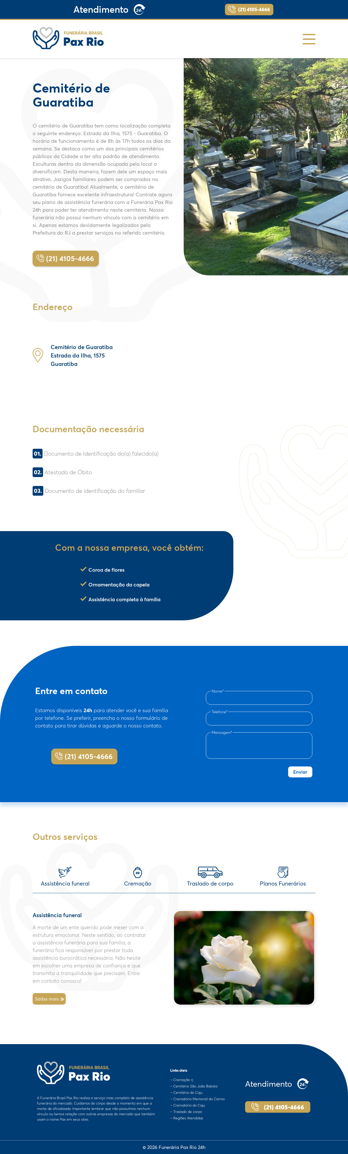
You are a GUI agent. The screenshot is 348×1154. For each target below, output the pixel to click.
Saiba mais (47, 999)
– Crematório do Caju (187, 1105)
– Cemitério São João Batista (193, 1086)
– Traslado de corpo (186, 1111)
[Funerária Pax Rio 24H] (68, 38)
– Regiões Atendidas (186, 1118)
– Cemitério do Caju (186, 1092)
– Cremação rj (181, 1080)
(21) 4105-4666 (254, 9)
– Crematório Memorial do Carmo (197, 1099)
